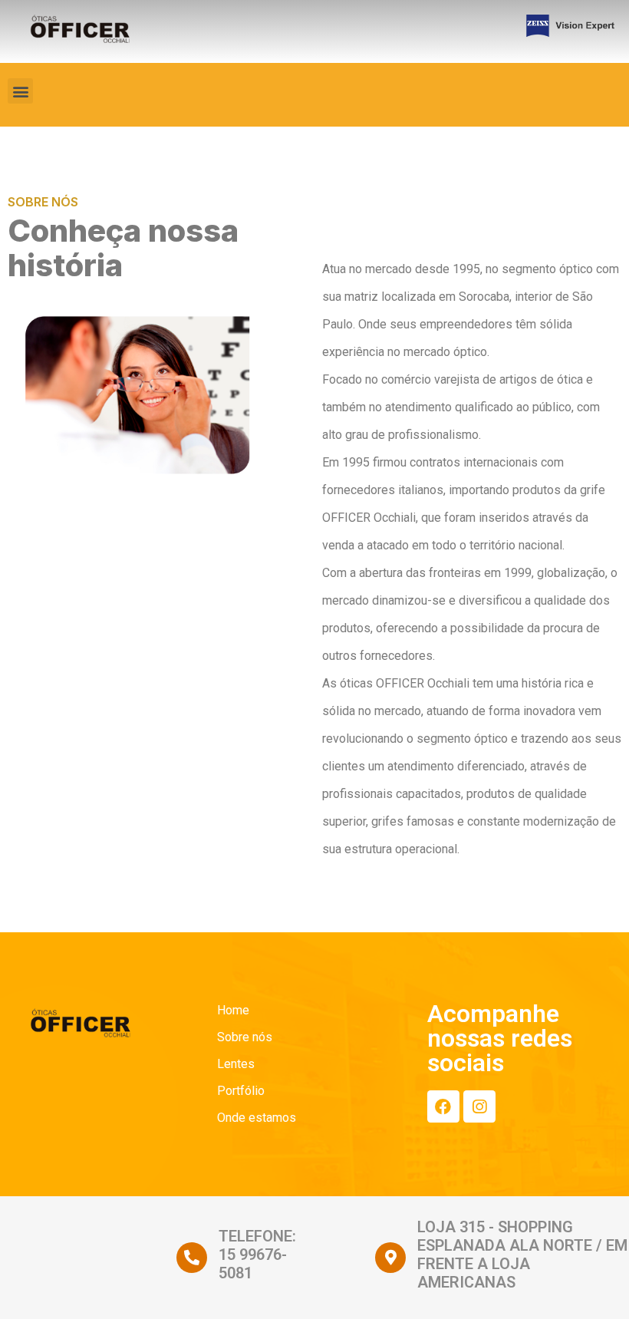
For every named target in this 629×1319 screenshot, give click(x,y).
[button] (20, 91)
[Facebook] (443, 1106)
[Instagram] (479, 1106)
